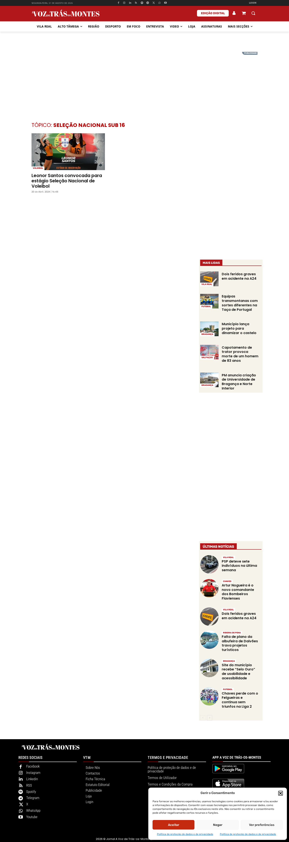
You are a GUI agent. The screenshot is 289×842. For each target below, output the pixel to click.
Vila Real (206, 284)
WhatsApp (33, 810)
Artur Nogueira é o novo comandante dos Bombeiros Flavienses (238, 592)
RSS (29, 785)
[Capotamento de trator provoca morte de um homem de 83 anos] (209, 352)
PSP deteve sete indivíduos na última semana (239, 566)
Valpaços (207, 357)
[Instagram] (124, 3)
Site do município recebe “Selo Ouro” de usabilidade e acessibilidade (238, 672)
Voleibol (38, 168)
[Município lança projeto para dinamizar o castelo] (209, 329)
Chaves (227, 581)
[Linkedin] (130, 3)
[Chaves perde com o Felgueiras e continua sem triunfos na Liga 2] (209, 696)
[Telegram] (147, 3)
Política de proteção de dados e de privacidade (185, 834)
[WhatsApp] (159, 3)
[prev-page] (202, 718)
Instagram (33, 772)
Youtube (31, 817)
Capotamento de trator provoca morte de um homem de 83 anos (240, 354)
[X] (153, 3)
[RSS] (136, 3)
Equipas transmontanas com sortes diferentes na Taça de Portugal (240, 303)
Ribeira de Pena (232, 633)
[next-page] (209, 718)
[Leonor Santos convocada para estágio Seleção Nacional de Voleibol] (68, 151)
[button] (280, 793)
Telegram (32, 798)
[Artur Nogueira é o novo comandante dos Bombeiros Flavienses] (209, 588)
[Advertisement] (144, 81)
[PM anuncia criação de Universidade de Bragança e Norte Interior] (209, 380)
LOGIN (253, 2)
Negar (217, 825)
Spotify (31, 792)
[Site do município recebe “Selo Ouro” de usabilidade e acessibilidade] (209, 668)
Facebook (33, 766)
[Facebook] (118, 3)
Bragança (207, 334)
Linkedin (32, 779)
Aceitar (173, 825)
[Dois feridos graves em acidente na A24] (209, 278)
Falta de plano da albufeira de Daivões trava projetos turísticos (240, 643)
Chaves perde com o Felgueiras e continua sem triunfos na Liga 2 (240, 700)
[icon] (243, 13)
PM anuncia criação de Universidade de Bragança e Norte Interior (239, 382)
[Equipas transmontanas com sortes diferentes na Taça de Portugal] (209, 301)
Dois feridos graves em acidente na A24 (239, 276)
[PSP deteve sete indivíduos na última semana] (209, 564)
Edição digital (213, 13)
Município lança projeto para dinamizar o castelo (239, 328)
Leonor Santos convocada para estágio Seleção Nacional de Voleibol (67, 180)
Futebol (206, 306)
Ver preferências (261, 825)
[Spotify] (141, 3)
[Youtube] (165, 3)
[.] (234, 13)
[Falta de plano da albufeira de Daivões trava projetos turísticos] (209, 639)
